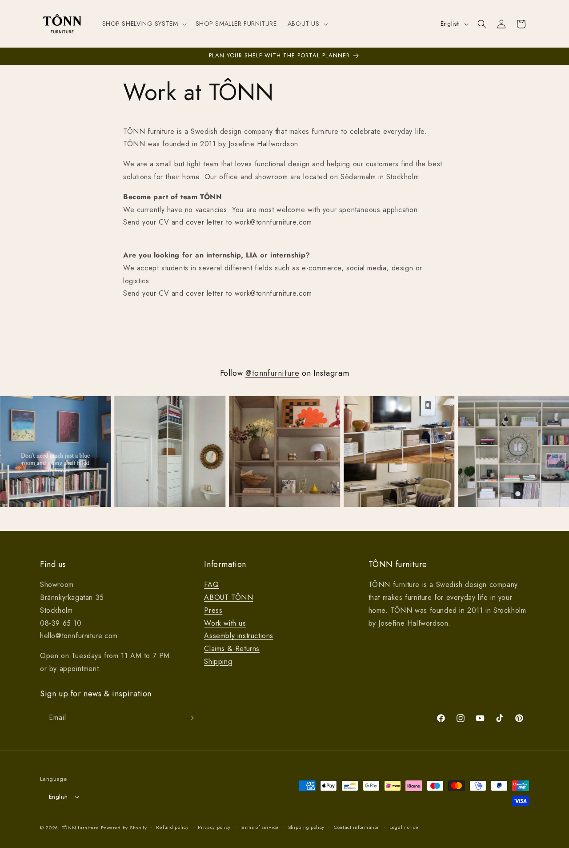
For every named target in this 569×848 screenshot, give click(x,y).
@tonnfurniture (272, 373)
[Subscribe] (190, 718)
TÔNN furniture (80, 827)
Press (213, 610)
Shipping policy (306, 827)
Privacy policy (214, 827)
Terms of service (259, 827)
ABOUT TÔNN (228, 597)
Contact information (357, 827)
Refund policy (172, 827)
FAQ (211, 584)
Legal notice (403, 827)
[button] (143, 23)
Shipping (218, 661)
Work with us (225, 623)
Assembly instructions (238, 636)
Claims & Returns (232, 648)
